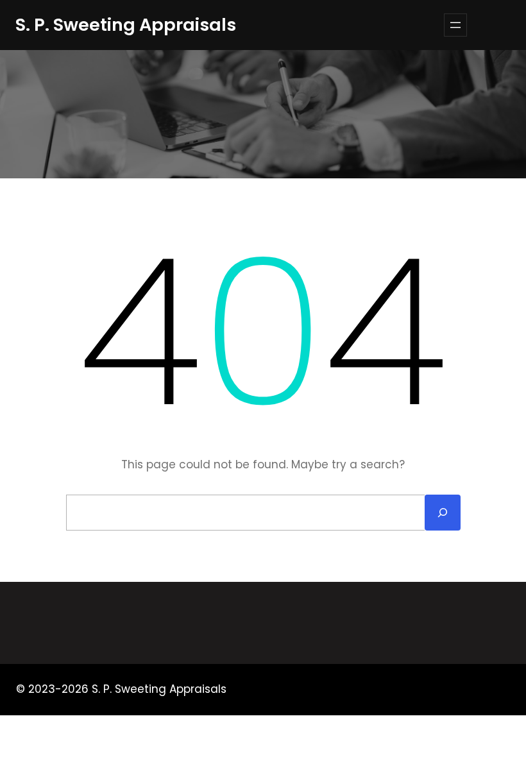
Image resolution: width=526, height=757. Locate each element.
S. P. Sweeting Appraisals (125, 24)
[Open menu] (455, 25)
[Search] (443, 513)
